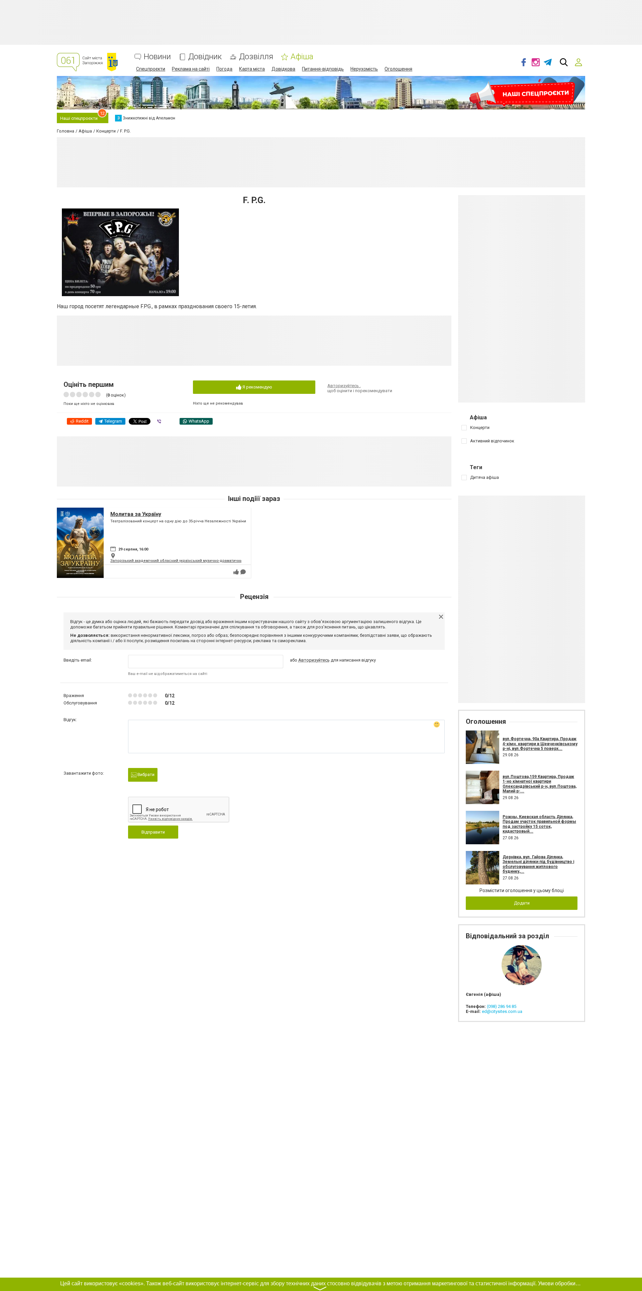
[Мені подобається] (236, 572)
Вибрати (145, 774)
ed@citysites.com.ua (502, 1011)
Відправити (153, 832)
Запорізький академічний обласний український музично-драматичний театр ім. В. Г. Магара (197, 560)
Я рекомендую (256, 387)
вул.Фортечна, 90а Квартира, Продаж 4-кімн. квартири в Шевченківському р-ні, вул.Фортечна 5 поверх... (540, 744)
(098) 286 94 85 (501, 1006)
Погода (224, 69)
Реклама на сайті (191, 69)
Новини (157, 56)
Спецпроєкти (150, 69)
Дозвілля (256, 56)
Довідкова (283, 69)
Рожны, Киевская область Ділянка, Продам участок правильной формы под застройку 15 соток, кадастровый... (539, 824)
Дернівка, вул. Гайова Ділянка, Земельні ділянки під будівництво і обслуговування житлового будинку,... (538, 864)
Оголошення (398, 69)
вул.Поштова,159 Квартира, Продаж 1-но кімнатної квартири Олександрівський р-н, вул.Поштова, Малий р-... (539, 783)
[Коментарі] (243, 572)
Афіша (302, 56)
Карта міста (252, 69)
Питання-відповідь (323, 69)
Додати (522, 903)
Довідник (205, 56)
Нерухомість (364, 69)
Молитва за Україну (135, 514)
